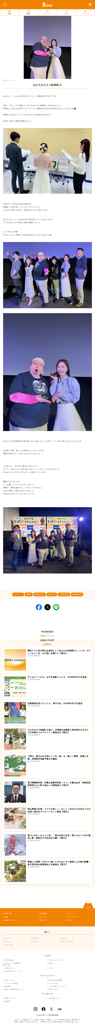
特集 (6, 917)
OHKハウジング (10, 980)
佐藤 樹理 (77, 594)
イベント (85, 14)
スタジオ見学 (53, 983)
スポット (36, 938)
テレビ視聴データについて (58, 986)
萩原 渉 (52, 594)
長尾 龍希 (64, 594)
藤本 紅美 (40, 594)
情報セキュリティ (10, 998)
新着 (9, 14)
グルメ (7, 941)
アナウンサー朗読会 (11, 983)
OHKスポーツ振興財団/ (11, 964)
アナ (66, 14)
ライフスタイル (67, 941)
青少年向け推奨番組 (55, 980)
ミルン (51, 968)
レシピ (35, 941)
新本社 (51, 963)
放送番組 (43, 913)
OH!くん (43, 920)
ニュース (47, 14)
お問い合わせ (53, 989)
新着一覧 (8, 913)
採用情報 (8, 986)
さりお (69, 920)
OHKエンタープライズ (56, 960)
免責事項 (8, 1001)
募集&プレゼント (11, 920)
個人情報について (55, 998)
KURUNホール (9, 968)
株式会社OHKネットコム (13, 971)
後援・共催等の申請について (14, 989)
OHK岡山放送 (9, 960)
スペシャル (9, 945)
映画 (29, 594)
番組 (28, 14)
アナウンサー (72, 917)
